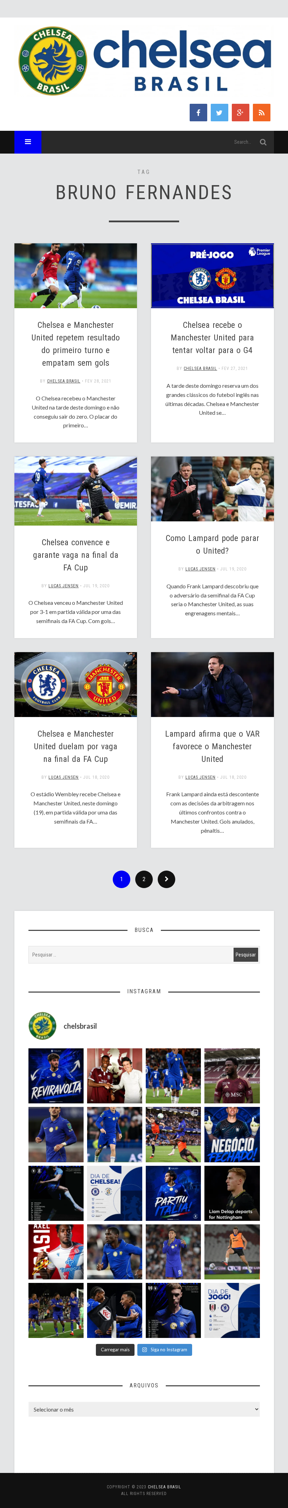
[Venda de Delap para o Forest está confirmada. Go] (232, 1193)
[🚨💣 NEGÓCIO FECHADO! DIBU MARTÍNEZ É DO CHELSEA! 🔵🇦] (232, 1134)
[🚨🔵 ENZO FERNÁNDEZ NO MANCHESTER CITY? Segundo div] (173, 1251)
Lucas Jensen (63, 585)
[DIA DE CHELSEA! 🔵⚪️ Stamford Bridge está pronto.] (114, 1193)
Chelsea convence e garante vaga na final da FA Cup (75, 555)
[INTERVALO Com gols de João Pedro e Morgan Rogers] (114, 1310)
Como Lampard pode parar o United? (212, 544)
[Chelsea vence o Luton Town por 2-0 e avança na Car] (173, 1134)
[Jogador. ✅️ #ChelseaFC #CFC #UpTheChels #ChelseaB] (114, 1134)
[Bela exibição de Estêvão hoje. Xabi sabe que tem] (173, 1075)
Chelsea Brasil (63, 381)
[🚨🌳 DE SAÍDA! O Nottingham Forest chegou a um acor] (232, 1251)
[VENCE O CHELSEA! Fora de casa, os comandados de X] (56, 1310)
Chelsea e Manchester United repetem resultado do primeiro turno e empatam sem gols (75, 344)
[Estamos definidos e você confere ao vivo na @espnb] (56, 1193)
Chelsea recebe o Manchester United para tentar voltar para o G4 (212, 337)
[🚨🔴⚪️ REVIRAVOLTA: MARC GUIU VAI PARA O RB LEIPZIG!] (56, 1075)
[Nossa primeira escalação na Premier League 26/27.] (173, 1310)
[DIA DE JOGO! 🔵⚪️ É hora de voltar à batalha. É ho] (232, 1310)
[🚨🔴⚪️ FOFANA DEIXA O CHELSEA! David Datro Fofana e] (232, 1075)
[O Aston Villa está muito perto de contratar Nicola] (114, 1251)
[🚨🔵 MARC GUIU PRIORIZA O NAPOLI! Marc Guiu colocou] (173, 1193)
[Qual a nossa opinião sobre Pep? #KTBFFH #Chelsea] (56, 1134)
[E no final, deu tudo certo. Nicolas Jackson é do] (114, 1075)
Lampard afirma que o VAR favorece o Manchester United (212, 746)
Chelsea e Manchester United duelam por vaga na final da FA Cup (75, 746)
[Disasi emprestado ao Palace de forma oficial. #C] (56, 1251)
